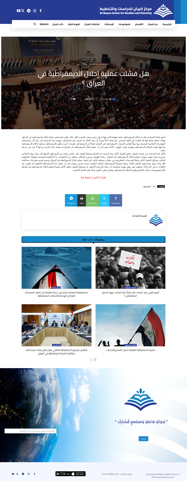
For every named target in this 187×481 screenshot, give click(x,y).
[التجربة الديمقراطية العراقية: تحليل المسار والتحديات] (130, 325)
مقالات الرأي (82, 64)
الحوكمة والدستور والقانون (99, 64)
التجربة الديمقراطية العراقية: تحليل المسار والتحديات (130, 350)
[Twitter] (23, 11)
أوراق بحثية (56, 287)
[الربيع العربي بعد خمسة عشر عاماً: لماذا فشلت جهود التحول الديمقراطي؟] (130, 268)
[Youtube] (18, 11)
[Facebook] (40, 11)
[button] (35, 24)
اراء (154, 186)
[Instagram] (35, 11)
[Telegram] (29, 11)
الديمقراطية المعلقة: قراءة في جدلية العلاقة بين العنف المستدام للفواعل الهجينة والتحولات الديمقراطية (56, 294)
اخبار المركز (56, 345)
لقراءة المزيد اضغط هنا (93, 177)
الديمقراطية (147, 186)
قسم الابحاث (106, 99)
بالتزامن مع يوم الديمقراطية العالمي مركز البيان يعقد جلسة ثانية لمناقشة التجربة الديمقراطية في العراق (56, 351)
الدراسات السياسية (130, 287)
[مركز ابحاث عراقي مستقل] (141, 399)
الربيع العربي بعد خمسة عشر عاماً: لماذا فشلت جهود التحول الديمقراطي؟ (130, 294)
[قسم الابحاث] (114, 99)
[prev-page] (91, 359)
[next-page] (95, 359)
